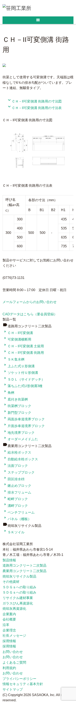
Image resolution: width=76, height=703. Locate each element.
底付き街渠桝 (15, 399)
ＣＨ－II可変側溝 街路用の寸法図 (34, 101)
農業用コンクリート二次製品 (24, 571)
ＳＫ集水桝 (13, 359)
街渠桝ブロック (17, 406)
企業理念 (9, 630)
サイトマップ (13, 689)
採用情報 (9, 641)
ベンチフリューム (19, 512)
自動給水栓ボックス (20, 459)
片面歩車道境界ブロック (24, 426)
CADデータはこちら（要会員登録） (30, 314)
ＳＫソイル (13, 532)
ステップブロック (19, 472)
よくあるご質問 (14, 662)
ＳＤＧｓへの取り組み (19, 587)
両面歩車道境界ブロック (24, 419)
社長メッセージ (14, 635)
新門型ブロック (17, 412)
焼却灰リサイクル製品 (19, 576)
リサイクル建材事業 (18, 598)
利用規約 (9, 668)
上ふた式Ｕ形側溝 (19, 366)
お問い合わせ (13, 652)
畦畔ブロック (15, 499)
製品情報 (9, 560)
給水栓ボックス (17, 452)
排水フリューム (17, 492)
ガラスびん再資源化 (18, 603)
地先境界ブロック (19, 432)
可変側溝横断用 (17, 339)
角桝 (8, 392)
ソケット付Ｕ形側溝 (20, 372)
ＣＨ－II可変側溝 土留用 (23, 346)
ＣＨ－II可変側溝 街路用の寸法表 (34, 108)
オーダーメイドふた (20, 439)
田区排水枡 (13, 479)
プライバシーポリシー (19, 678)
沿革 (6, 625)
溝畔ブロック (15, 505)
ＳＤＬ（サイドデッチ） (24, 379)
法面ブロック (15, 465)
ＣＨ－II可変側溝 (18, 333)
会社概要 (9, 619)
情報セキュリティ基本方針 (23, 684)
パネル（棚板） (17, 519)
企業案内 (9, 614)
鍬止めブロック (17, 485)
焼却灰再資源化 (14, 608)
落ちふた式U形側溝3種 (22, 386)
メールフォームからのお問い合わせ (30, 302)
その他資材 (11, 581)
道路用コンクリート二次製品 (24, 565)
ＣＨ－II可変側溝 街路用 (23, 352)
